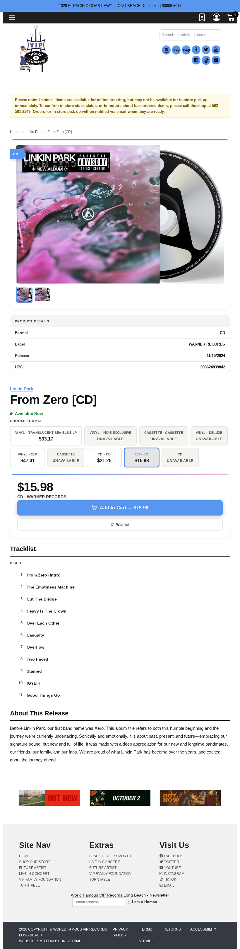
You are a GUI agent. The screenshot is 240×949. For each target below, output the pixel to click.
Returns (172, 929)
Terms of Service (146, 935)
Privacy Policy (120, 932)
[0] (231, 19)
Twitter (171, 862)
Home (15, 132)
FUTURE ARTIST (32, 868)
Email (168, 885)
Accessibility (203, 929)
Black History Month (110, 856)
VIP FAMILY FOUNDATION (40, 879)
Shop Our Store (35, 862)
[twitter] (206, 50)
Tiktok (169, 879)
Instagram (173, 874)
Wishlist (122, 525)
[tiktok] (206, 60)
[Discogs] (186, 50)
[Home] (33, 48)
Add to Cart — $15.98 (124, 507)
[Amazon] (166, 50)
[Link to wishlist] (202, 18)
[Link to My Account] (217, 18)
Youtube (172, 868)
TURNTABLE (29, 885)
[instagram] (196, 60)
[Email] (216, 60)
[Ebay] (176, 50)
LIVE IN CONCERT (34, 874)
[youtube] (216, 50)
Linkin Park (33, 132)
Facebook (173, 856)
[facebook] (196, 50)
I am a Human (144, 902)
